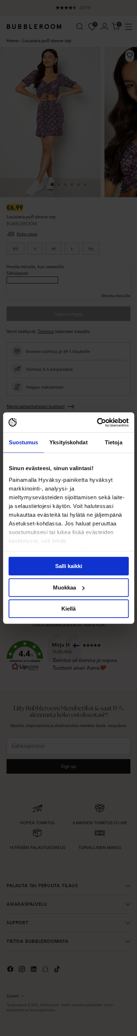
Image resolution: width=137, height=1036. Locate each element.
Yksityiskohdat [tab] (68, 442)
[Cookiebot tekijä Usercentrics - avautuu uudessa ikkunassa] (97, 422)
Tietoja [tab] (113, 442)
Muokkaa (64, 587)
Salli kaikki (68, 566)
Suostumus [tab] (23, 442)
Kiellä (68, 609)
